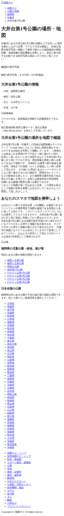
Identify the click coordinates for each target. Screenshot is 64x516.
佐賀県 (10, 428)
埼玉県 (10, 334)
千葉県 (10, 338)
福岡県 (10, 14)
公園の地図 (13, 11)
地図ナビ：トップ (16, 453)
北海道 (10, 303)
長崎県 (10, 432)
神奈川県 (12, 344)
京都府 (10, 381)
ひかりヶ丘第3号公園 (18, 279)
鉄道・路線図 (14, 459)
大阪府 (10, 385)
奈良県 (10, 391)
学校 (9, 468)
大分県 (10, 438)
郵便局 (10, 478)
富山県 (10, 350)
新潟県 (10, 347)
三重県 (10, 375)
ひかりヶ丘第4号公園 (18, 282)
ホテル (10, 490)
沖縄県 (10, 447)
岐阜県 (10, 366)
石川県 (10, 353)
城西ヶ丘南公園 (15, 263)
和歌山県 (12, 394)
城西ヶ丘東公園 (15, 260)
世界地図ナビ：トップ (19, 456)
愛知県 (10, 372)
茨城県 (10, 325)
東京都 (10, 341)
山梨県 (10, 360)
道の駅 (10, 494)
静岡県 (10, 369)
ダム (9, 497)
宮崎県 (10, 441)
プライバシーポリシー (19, 506)
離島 (9, 500)
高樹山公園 (13, 266)
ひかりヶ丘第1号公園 (18, 273)
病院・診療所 (14, 472)
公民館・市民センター (19, 484)
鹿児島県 (12, 444)
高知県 (10, 422)
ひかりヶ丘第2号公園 (18, 276)
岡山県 (10, 403)
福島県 (10, 322)
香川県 (10, 416)
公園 (9, 465)
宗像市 (10, 17)
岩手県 (10, 309)
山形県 (10, 319)
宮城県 (10, 313)
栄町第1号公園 (15, 269)
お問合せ (12, 503)
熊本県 (10, 435)
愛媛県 (10, 419)
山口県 (10, 410)
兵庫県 (10, 388)
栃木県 (10, 328)
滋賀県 (10, 378)
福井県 (10, 356)
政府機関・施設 (15, 487)
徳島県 (10, 413)
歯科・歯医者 (14, 475)
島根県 (10, 400)
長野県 (10, 363)
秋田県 (10, 316)
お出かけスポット (16, 481)
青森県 (10, 306)
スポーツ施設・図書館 (19, 462)
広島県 (10, 407)
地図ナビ (12, 8)
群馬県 (10, 331)
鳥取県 (10, 397)
